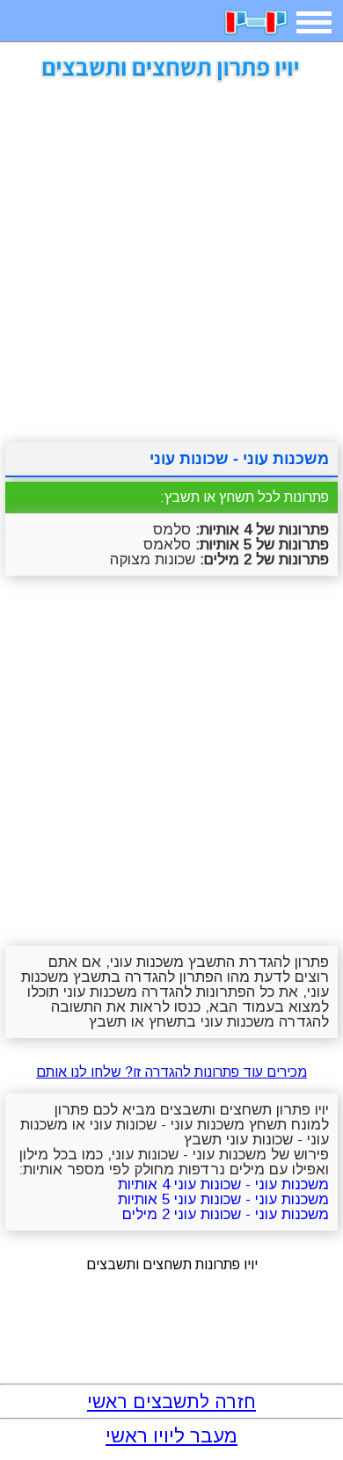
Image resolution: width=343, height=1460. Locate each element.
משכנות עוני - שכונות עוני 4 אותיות (223, 1184)
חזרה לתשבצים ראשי (171, 1401)
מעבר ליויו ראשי (171, 1436)
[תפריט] (314, 22)
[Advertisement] (171, 255)
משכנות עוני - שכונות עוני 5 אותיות (223, 1199)
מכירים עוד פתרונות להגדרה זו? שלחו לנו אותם (171, 1071)
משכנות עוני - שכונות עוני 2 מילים (225, 1214)
